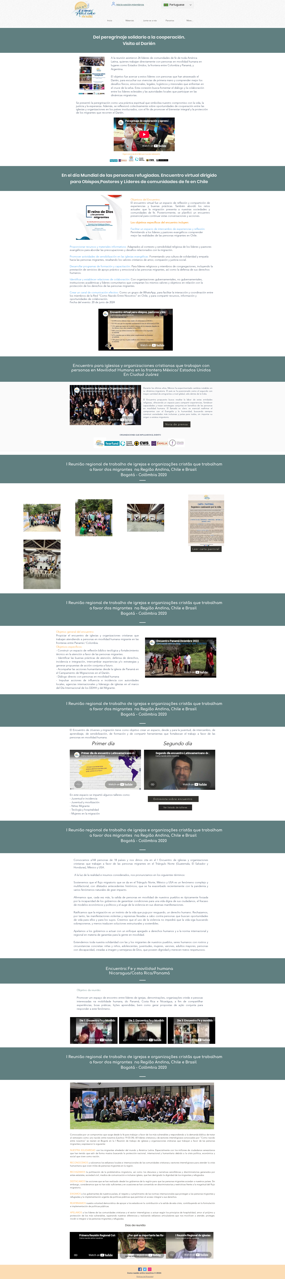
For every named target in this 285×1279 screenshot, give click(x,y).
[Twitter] (145, 1269)
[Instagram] (149, 1269)
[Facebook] (140, 1269)
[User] (113, 3)
